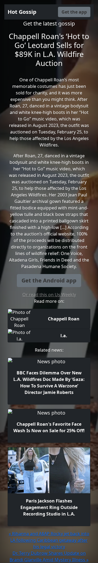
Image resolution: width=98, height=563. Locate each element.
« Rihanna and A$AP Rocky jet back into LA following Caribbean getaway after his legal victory (49, 540)
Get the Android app (49, 280)
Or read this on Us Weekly (49, 295)
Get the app (74, 12)
